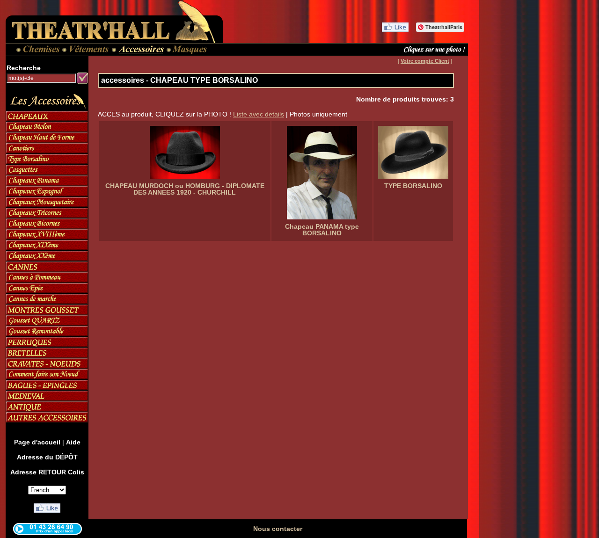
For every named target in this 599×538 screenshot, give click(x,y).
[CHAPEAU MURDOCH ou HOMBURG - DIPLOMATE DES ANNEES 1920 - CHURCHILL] (184, 152)
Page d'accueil (37, 442)
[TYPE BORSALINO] (413, 152)
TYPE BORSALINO (413, 185)
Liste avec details (258, 114)
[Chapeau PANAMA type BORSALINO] (322, 172)
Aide (73, 442)
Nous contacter (277, 528)
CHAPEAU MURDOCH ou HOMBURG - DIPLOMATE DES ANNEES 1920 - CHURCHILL (184, 189)
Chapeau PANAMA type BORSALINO (322, 229)
